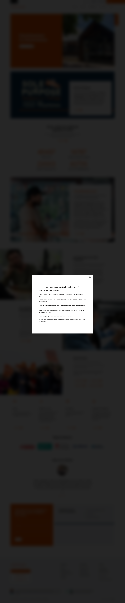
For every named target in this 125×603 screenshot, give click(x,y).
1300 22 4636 (77, 319)
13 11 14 (59, 316)
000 (42, 307)
